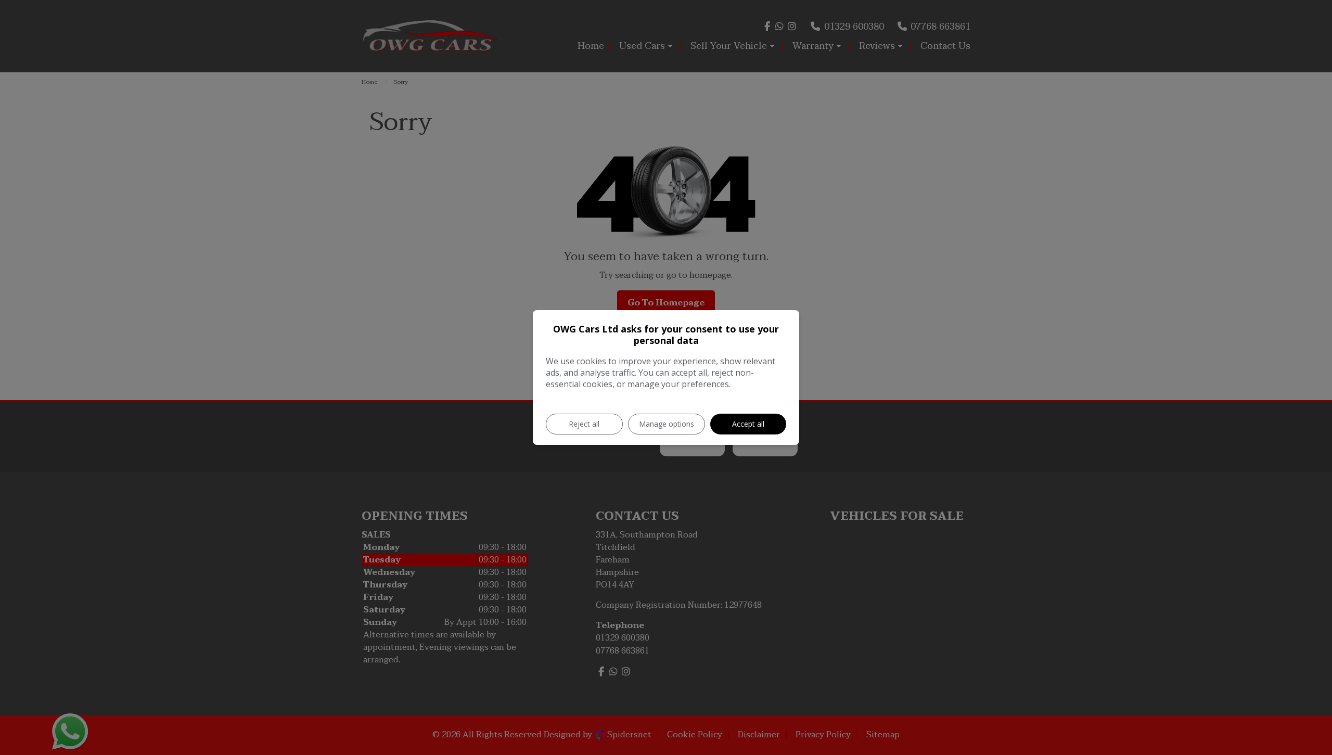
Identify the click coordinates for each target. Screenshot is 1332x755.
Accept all (748, 424)
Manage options (666, 424)
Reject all (584, 424)
